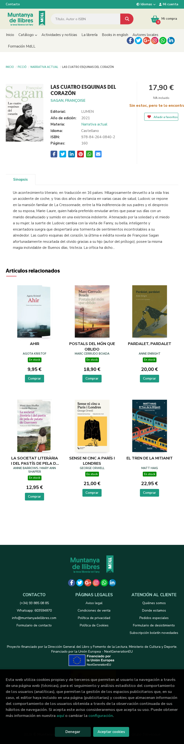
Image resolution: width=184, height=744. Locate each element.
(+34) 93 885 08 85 (34, 603)
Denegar (72, 731)
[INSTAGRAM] (154, 40)
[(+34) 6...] (163, 40)
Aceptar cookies (111, 731)
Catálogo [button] (26, 34)
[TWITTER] (138, 40)
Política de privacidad (94, 618)
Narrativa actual (44, 66)
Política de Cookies (94, 625)
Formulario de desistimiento (154, 625)
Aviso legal (94, 603)
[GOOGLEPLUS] (146, 40)
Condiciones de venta (94, 610)
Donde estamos (154, 610)
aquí (60, 715)
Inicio (10, 66)
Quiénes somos (154, 603)
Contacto (13, 4)
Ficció (22, 66)
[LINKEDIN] (171, 40)
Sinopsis (20, 179)
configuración (100, 715)
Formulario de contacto (34, 625)
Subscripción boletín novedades (154, 633)
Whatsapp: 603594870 (34, 610)
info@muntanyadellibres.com (34, 618)
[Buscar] (126, 18)
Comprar (34, 378)
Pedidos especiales (154, 618)
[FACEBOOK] (130, 40)
